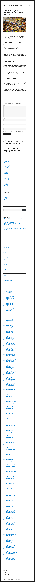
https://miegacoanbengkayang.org (9, 377)
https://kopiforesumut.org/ (8, 291)
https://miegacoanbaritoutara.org (9, 365)
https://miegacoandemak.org (8, 373)
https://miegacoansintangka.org (9, 339)
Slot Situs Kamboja (6, 574)
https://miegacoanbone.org (8, 535)
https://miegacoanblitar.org (8, 529)
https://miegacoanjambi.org (8, 473)
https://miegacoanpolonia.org (8, 507)
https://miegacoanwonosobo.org (9, 420)
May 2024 (6, 185)
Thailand (5, 199)
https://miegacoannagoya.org (8, 485)
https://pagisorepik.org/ (7, 297)
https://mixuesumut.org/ (7, 328)
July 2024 (5, 183)
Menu (30, 5)
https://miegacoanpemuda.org (8, 394)
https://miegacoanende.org (8, 406)
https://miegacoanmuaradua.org (9, 464)
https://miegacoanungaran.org (8, 528)
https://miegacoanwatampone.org (9, 363)
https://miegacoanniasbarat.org (8, 349)
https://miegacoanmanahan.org (8, 331)
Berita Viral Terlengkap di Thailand (14, 5)
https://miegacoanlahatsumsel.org (9, 553)
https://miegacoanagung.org (8, 408)
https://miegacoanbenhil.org (8, 435)
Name (4, 118)
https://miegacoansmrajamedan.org (9, 386)
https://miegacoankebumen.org (8, 533)
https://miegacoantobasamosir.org (9, 356)
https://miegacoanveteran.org (8, 513)
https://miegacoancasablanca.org (9, 545)
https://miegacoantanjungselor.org (9, 468)
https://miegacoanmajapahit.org (9, 500)
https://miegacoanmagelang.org (9, 510)
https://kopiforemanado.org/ (8, 326)
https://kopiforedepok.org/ (8, 322)
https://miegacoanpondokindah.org (9, 442)
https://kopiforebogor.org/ (8, 325)
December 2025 (7, 165)
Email (4, 122)
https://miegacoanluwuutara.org (9, 355)
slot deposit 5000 (6, 247)
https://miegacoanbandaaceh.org (9, 542)
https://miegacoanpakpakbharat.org (9, 372)
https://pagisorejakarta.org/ (8, 299)
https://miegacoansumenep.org (8, 554)
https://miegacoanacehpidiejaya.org (9, 371)
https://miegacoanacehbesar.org (9, 354)
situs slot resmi (6, 277)
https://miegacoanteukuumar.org (9, 559)
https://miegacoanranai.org (8, 415)
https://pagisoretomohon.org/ (8, 303)
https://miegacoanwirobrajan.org (9, 495)
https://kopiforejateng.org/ (8, 290)
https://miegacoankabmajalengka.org (9, 534)
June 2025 (6, 172)
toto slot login (5, 257)
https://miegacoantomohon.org (8, 547)
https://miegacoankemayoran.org (9, 430)
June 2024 (6, 184)
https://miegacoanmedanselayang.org (10, 490)
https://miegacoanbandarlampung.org (10, 471)
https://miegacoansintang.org (8, 398)
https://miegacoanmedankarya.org (9, 506)
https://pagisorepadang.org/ (8, 305)
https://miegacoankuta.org (8, 518)
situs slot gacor (6, 282)
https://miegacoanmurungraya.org (9, 344)
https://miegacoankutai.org (8, 368)
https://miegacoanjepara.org (8, 525)
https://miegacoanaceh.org (8, 413)
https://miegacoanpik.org (7, 454)
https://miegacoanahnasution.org (9, 389)
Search (4, 208)
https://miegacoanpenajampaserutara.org (10, 466)
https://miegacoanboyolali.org (8, 523)
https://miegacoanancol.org (8, 380)
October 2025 (6, 167)
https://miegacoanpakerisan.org (9, 383)
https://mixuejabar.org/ (7, 327)
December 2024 (7, 179)
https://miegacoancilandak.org (8, 546)
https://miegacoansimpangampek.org (9, 362)
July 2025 (5, 171)
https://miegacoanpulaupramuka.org (9, 401)
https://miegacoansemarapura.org (9, 531)
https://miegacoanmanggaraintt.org (9, 348)
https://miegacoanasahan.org (8, 360)
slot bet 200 (5, 245)
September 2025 (7, 168)
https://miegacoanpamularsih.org (9, 512)
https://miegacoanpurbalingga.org (9, 519)
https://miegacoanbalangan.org (8, 558)
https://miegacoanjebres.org (8, 516)
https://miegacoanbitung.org (8, 548)
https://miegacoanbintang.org (8, 338)
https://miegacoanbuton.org (8, 357)
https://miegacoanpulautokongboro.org (10, 334)
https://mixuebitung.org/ (7, 293)
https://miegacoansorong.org (8, 476)
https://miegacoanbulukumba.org (9, 337)
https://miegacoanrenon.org (8, 396)
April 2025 (6, 174)
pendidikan (6, 197)
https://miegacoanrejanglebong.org (9, 359)
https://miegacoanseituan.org (8, 508)
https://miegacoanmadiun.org (8, 384)
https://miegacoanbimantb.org (8, 345)
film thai (5, 194)
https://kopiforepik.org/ (7, 309)
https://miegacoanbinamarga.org (9, 425)
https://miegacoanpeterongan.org (9, 511)
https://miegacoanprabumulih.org (9, 403)
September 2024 (7, 180)
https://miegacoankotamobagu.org (9, 343)
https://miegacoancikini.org (8, 437)
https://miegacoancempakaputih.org (9, 378)
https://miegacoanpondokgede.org (9, 449)
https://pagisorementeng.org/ (8, 302)
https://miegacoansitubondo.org (9, 551)
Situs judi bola (5, 568)
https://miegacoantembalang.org (9, 497)
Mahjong (4, 572)
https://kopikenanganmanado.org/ (9, 321)
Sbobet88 (5, 570)
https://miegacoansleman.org (8, 483)
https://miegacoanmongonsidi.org (9, 488)
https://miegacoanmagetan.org (8, 350)
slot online (6, 198)
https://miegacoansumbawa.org (8, 367)
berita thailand (6, 193)
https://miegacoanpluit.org (8, 456)
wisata (5, 202)
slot (4, 259)
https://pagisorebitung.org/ (8, 304)
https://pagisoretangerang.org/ (8, 320)
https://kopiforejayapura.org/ (8, 292)
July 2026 (6, 162)
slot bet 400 (5, 264)
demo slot (5, 249)
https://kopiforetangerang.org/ (8, 296)
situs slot (5, 252)
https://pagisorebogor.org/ (8, 319)
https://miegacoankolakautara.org (9, 459)
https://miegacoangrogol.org (8, 444)
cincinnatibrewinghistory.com (12, 44)
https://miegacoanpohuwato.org (9, 333)
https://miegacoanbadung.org (8, 351)
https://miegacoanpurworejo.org (9, 366)
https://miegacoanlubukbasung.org (9, 461)
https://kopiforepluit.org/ (7, 310)
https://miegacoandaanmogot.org (9, 537)
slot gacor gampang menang (8, 280)
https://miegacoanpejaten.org (8, 541)
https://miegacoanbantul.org (8, 557)
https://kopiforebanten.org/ (8, 288)
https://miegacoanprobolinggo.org (9, 530)
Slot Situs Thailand (6, 576)
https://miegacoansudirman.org (8, 539)
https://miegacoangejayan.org (8, 391)
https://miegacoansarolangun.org (9, 374)
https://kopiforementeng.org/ (8, 308)
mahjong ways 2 (6, 266)
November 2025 (7, 166)
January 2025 (6, 178)
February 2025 (6, 177)
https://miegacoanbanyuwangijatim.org (10, 552)
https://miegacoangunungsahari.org (9, 379)
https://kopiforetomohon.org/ (8, 311)
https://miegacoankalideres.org (8, 447)
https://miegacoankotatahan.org (9, 418)
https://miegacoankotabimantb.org (9, 432)
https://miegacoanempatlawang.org (9, 361)
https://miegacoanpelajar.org (8, 517)
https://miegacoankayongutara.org (9, 332)
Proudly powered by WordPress (18, 579)
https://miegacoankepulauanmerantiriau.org (11, 342)
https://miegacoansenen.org (8, 427)
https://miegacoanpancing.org (8, 560)
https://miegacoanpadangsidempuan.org (10, 522)
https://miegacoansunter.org (8, 536)
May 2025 (6, 173)
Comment (5, 105)
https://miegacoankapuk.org (8, 540)
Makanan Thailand (7, 196)
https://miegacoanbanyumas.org (9, 336)
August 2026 (6, 161)
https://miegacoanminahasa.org (9, 478)
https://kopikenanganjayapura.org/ (9, 294)
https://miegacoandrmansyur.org (9, 385)
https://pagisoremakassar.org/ (8, 298)
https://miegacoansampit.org (8, 524)
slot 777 (4, 269)
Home (4, 566)
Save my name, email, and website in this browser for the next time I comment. (15, 131)
